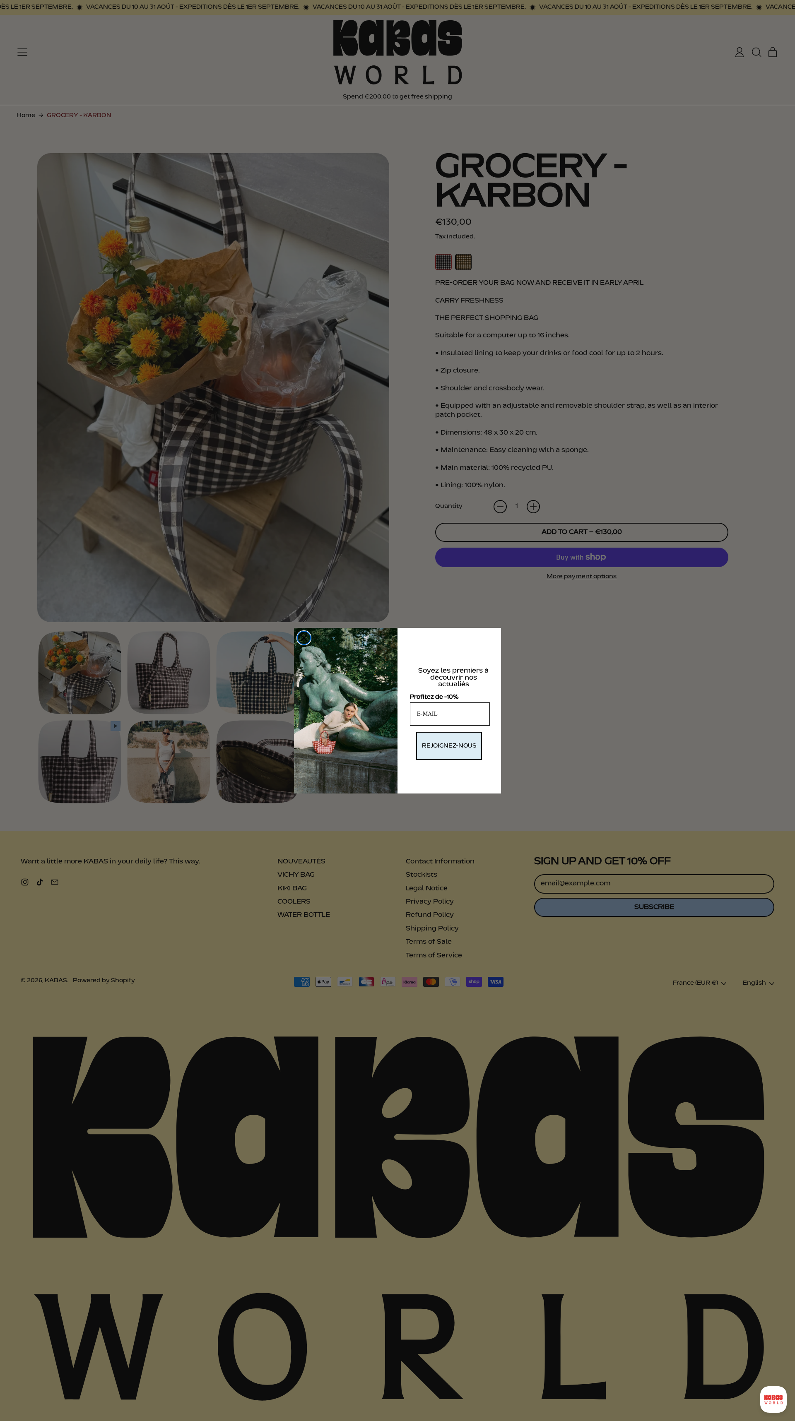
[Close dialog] (304, 637)
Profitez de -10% (434, 697)
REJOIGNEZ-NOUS (449, 745)
